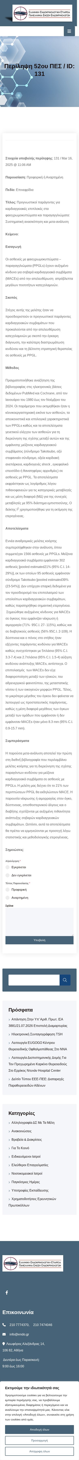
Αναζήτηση (65, 980)
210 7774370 (19, 1325)
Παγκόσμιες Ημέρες (26, 1182)
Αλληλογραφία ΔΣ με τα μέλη (33, 1122)
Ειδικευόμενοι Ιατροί (26, 1156)
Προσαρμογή (39, 1440)
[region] (39, 1420)
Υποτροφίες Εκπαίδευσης (30, 1190)
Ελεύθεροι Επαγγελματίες (30, 1165)
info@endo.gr (19, 1334)
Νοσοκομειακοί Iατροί (27, 1173)
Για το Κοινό (20, 1148)
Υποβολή (39, 940)
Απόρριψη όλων (39, 1451)
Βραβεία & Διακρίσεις (27, 1139)
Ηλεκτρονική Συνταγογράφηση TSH (37, 1034)
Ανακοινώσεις (22, 1131)
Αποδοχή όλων (39, 1429)
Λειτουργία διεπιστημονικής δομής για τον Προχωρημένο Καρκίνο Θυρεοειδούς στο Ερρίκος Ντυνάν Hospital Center (38, 1064)
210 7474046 (42, 1325)
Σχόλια (9, 905)
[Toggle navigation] (69, 31)
